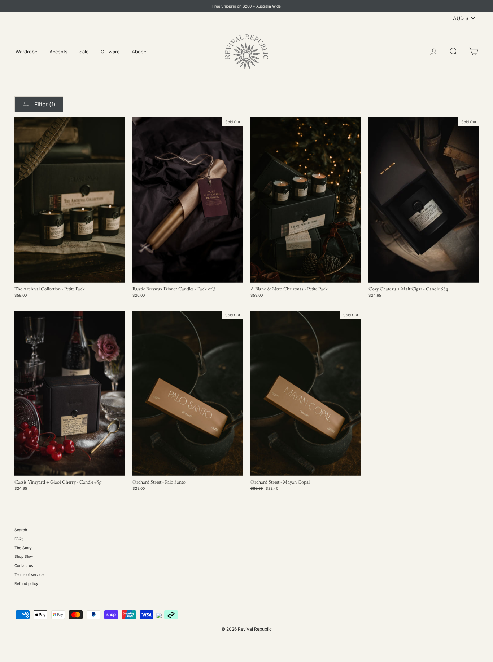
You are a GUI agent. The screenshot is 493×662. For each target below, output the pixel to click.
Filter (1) (44, 104)
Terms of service (29, 574)
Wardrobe (27, 51)
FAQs (18, 539)
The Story (23, 548)
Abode (139, 51)
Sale (84, 51)
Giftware (110, 51)
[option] (246, 6)
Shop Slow (23, 556)
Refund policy (26, 583)
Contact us (23, 565)
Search (20, 530)
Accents (58, 51)
